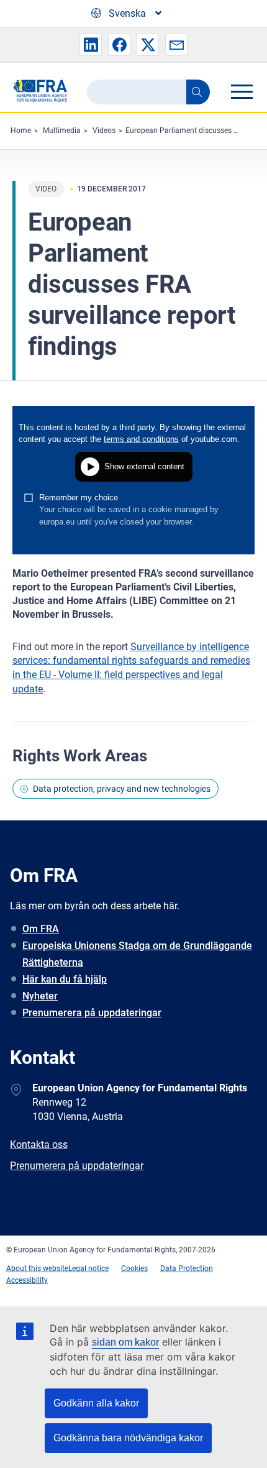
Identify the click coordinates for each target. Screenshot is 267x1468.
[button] (90, 45)
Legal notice (88, 1268)
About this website (37, 1268)
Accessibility (27, 1280)
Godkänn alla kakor (96, 1403)
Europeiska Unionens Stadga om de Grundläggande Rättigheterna (137, 954)
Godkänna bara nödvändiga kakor (128, 1438)
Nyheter (40, 996)
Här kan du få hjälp (64, 979)
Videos (104, 130)
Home (21, 130)
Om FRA (40, 929)
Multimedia (62, 130)
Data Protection (186, 1268)
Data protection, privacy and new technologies (121, 789)
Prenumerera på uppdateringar (91, 1013)
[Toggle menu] (242, 91)
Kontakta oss (39, 1144)
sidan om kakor (125, 1342)
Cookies (134, 1268)
